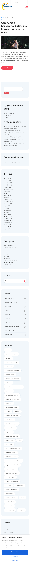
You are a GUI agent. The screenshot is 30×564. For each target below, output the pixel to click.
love (19, 440)
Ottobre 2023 (7, 225)
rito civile (8, 485)
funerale (17, 411)
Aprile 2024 (7, 212)
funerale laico (9, 419)
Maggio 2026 (7, 179)
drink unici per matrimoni (12, 399)
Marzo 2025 (7, 195)
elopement (9, 403)
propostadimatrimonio (11, 473)
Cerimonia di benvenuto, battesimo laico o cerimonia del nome (14, 27)
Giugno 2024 (7, 208)
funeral (8, 411)
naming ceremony (11, 452)
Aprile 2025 (7, 193)
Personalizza (15, 556)
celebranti (6, 250)
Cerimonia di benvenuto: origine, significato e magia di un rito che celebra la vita (13, 139)
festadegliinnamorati (11, 407)
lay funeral (9, 432)
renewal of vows (10, 477)
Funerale (6, 256)
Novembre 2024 (8, 204)
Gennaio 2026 (8, 183)
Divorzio (6, 254)
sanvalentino (9, 493)
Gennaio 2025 (8, 199)
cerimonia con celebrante (12, 370)
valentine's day (10, 510)
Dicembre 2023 (8, 220)
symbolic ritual (10, 502)
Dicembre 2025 (8, 185)
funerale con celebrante (12, 415)
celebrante (9, 366)
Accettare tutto (15, 552)
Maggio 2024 (7, 210)
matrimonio (9, 444)
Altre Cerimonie (8, 17)
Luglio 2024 (7, 206)
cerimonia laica (10, 374)
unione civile (9, 506)
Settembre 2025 (8, 189)
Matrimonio (7, 258)
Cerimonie (24, 17)
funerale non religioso (11, 424)
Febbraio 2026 (8, 181)
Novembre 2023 (8, 222)
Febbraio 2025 (8, 197)
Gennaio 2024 (8, 218)
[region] (15, 549)
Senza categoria (8, 262)
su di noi (6, 527)
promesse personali (11, 469)
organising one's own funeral (13, 461)
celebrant (8, 358)
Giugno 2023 (7, 227)
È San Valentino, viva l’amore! (12, 130)
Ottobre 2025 (7, 187)
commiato (8, 391)
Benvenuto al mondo (16, 17)
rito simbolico (19, 485)
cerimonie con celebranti (12, 378)
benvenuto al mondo (11, 354)
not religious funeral (11, 456)
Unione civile (7, 264)
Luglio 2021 (7, 229)
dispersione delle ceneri (12, 395)
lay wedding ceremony (12, 436)
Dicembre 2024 (8, 202)
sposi (22, 497)
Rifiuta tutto (15, 560)
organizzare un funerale (12, 465)
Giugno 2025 (7, 191)
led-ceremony (9, 440)
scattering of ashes (11, 497)
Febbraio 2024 (8, 216)
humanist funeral (10, 428)
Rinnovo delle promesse (11, 260)
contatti (6, 530)
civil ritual (8, 383)
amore (7, 350)
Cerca (5, 86)
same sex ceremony (11, 489)
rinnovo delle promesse (12, 481)
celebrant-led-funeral (11, 362)
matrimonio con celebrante (13, 448)
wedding (21, 510)
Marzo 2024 (7, 214)
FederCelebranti (8, 532)
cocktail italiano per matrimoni (14, 387)
